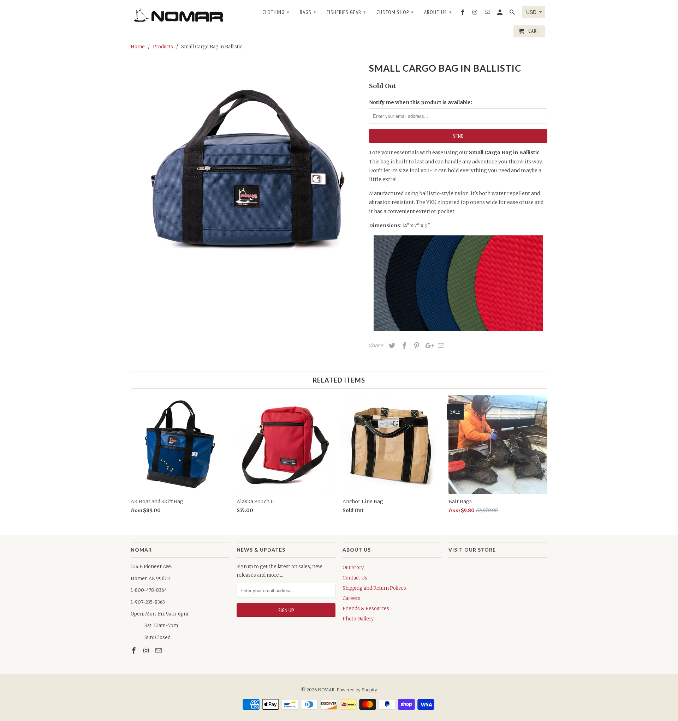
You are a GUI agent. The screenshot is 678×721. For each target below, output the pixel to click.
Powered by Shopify (357, 689)
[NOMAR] (180, 14)
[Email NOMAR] (159, 651)
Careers (352, 598)
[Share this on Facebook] (403, 346)
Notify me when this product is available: (420, 102)
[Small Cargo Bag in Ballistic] (246, 166)
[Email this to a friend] (440, 346)
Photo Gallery (358, 619)
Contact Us (355, 578)
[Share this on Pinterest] (415, 346)
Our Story (353, 568)
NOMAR (326, 689)
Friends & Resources (366, 609)
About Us (438, 12)
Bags (308, 12)
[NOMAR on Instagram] (147, 651)
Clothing (276, 12)
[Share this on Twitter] (391, 346)
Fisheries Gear (346, 12)
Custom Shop (395, 12)
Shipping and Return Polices (374, 588)
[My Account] (500, 13)
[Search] (513, 13)
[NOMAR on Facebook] (134, 651)
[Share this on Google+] (427, 346)
